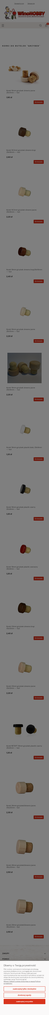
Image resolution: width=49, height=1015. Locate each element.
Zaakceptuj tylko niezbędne (24, 989)
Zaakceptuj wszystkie (24, 1001)
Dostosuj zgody (24, 995)
